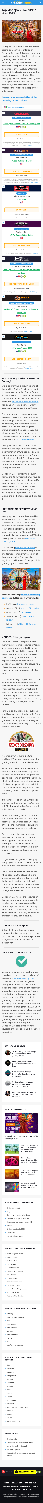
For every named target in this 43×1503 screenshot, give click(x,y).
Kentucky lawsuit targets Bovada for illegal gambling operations (23, 1074)
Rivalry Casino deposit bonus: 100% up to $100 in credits (29, 1160)
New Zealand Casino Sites (17, 1407)
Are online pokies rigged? (17, 1446)
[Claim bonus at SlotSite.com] (21, 259)
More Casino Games (15, 1236)
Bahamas (10, 1372)
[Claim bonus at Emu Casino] (21, 150)
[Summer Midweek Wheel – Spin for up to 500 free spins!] (12, 1187)
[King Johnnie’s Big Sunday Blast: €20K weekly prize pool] (21, 1123)
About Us (27, 1489)
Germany (10, 1382)
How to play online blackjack (18, 1215)
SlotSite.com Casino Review (21, 288)
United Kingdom (13, 1421)
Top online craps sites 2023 (18, 1218)
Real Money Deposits (15, 1317)
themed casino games (23, 978)
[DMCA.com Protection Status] (38, 1472)
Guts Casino (12, 1261)
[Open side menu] (3, 3)
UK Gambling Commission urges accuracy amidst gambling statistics (22, 1084)
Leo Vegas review (25, 604)
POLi (8, 1342)
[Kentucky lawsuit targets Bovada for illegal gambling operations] (8, 1073)
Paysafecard (12, 1327)
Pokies (9, 1225)
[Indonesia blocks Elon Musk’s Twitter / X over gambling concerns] (8, 1093)
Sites (6, 1483)
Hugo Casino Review (21, 328)
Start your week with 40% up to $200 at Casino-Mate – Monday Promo (29, 1148)
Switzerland (11, 1414)
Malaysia (10, 1404)
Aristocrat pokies (14, 1449)
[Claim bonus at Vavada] (21, 113)
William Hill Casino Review (21, 214)
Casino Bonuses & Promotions (16, 1486)
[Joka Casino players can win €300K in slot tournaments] (12, 1174)
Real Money (17, 1483)
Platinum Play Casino (15, 1296)
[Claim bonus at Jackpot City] (21, 223)
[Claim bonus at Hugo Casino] (21, 298)
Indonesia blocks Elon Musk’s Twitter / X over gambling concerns (24, 1094)
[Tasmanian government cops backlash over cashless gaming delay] (8, 1052)
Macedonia (11, 1400)
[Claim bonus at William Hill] (21, 188)
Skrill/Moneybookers (15, 1345)
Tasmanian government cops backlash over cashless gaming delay (24, 1053)
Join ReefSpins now (21, 359)
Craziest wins (12, 1439)
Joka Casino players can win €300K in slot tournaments (29, 1172)
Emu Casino (11, 1275)
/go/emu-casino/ (34, 182)
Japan (9, 1397)
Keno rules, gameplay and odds (20, 1222)
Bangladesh (11, 1375)
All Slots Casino (13, 1268)
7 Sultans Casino (13, 1285)
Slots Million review (14, 1282)
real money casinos (25, 547)
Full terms (29, 145)
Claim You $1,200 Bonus (21, 171)
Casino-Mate (12, 1278)
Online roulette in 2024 (16, 1229)
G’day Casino (12, 1257)
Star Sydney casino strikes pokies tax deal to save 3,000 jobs (24, 1064)
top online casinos (25, 439)
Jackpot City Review (21, 250)
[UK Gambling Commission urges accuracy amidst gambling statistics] (8, 1083)
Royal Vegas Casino (15, 1254)
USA (8, 1365)
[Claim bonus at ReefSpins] (21, 337)
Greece (10, 1386)
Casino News (30, 1483)
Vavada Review (21, 139)
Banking (10, 1313)
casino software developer (25, 401)
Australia (10, 1368)
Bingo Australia (13, 1292)
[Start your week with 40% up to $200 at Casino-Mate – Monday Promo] (12, 1149)
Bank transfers (12, 1334)
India (8, 1389)
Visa (8, 1320)
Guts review (26, 612)
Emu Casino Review (21, 175)
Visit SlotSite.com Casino (21, 284)
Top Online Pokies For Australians (20, 1442)
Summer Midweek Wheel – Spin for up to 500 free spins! (29, 1185)
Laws (35, 1486)
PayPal (9, 1338)
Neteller (10, 1331)
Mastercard (11, 1324)
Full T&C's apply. (34, 292)
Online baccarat (13, 1208)
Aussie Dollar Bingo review (17, 1289)
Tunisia (9, 1418)
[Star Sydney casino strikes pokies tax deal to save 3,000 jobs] (8, 1063)
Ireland (9, 1393)
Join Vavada (21, 135)
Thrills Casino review (15, 1271)
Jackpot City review (29, 608)
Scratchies (11, 1232)
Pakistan (10, 1411)
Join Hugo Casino (21, 323)
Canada (10, 1379)
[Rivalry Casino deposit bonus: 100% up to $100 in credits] (12, 1161)
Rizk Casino (11, 1264)
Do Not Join (21, 210)
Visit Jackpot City (21, 245)
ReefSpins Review (21, 363)
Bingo (9, 1211)
